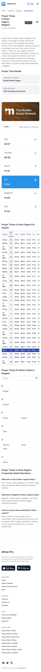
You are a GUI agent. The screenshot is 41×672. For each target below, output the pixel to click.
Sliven (23, 445)
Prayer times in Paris (9, 630)
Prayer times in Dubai (9, 640)
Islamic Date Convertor (9, 586)
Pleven (5, 418)
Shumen (6, 445)
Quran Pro (5, 621)
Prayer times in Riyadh (9, 646)
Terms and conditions (9, 615)
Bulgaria (19, 11)
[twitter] (7, 663)
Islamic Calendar (7, 583)
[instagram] (11, 663)
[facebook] (3, 663)
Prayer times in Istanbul (10, 652)
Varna (5, 462)
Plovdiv (24, 418)
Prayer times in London (9, 634)
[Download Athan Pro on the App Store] (8, 568)
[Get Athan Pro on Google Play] (23, 568)
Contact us (5, 602)
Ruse (5, 431)
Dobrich (6, 404)
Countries (11, 11)
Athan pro (11, 4)
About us (5, 599)
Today (6, 127)
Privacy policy (6, 618)
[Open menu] (37, 4)
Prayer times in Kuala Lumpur (12, 649)
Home (3, 11)
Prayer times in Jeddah (10, 643)
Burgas (5, 391)
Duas (3, 589)
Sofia (5, 449)
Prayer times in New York (10, 637)
